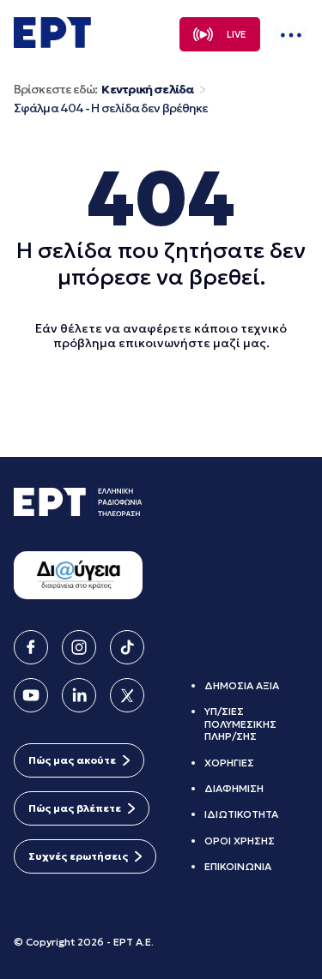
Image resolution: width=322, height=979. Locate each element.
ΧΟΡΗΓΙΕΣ (229, 762)
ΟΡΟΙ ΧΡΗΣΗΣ (239, 840)
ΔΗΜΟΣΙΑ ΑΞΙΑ (241, 685)
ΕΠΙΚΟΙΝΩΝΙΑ (237, 866)
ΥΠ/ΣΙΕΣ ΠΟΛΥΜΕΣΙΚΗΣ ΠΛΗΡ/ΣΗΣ (240, 723)
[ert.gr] (52, 42)
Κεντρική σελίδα (147, 89)
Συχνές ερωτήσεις (78, 856)
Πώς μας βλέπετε (74, 808)
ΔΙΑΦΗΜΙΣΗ (234, 788)
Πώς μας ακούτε (72, 760)
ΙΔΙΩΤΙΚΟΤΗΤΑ (241, 814)
